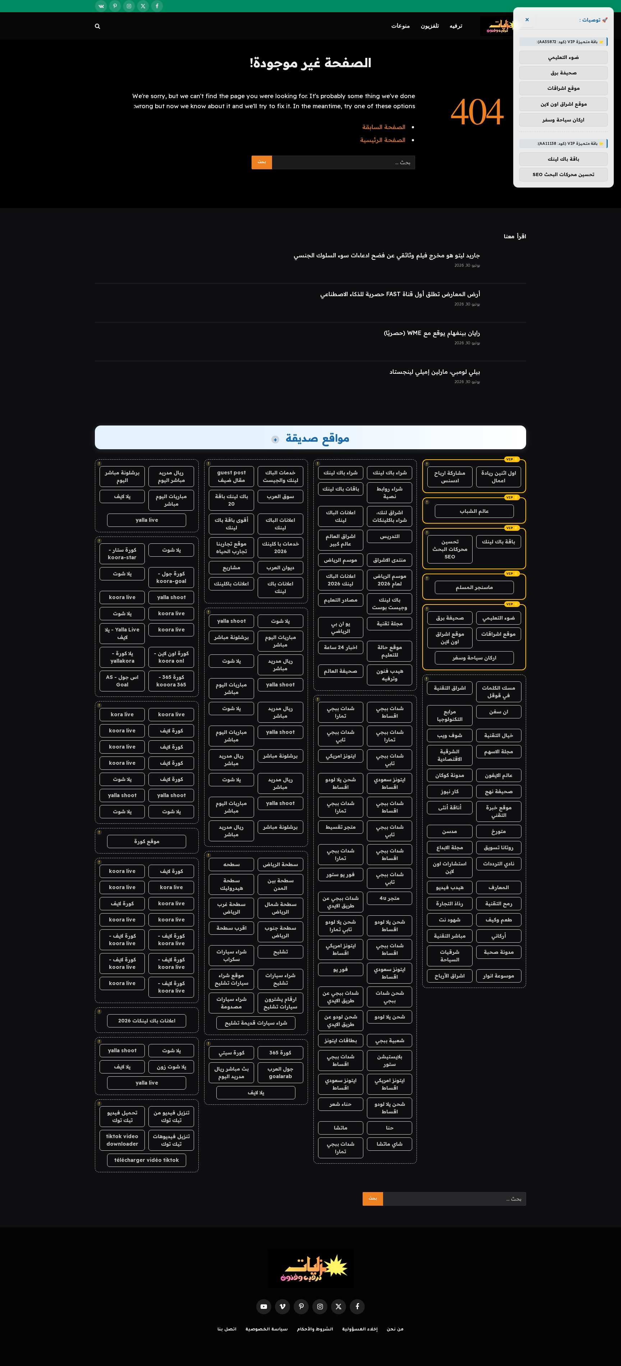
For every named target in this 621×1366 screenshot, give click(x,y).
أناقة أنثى (449, 807)
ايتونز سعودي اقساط (389, 783)
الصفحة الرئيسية (382, 139)
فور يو (340, 969)
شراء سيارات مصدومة (231, 1003)
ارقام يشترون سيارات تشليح (280, 1003)
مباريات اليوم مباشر (280, 641)
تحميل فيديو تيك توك (122, 1116)
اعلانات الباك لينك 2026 (340, 580)
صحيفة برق (450, 618)
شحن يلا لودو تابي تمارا (340, 926)
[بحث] (98, 26)
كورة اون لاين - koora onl (171, 657)
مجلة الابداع (449, 847)
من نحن (395, 1330)
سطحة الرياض (280, 864)
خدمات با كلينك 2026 (280, 548)
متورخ (498, 831)
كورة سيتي (231, 1052)
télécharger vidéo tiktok (146, 1160)
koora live (122, 597)
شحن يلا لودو (389, 1016)
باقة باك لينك (498, 541)
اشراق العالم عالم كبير (340, 540)
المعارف (498, 887)
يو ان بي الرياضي (340, 627)
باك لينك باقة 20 (231, 500)
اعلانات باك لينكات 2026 (146, 1020)
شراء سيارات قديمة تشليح (256, 1023)
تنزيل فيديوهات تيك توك (171, 1140)
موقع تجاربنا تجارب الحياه (231, 548)
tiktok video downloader (122, 1140)
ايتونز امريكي (341, 756)
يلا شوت (280, 621)
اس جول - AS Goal (122, 681)
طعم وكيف (499, 919)
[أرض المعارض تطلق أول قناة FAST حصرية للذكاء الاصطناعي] (506, 303)
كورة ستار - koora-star (122, 554)
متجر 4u (390, 898)
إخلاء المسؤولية (360, 1330)
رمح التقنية (498, 903)
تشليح (280, 951)
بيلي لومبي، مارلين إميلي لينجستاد (435, 371)
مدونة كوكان (449, 775)
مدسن (449, 831)
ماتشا (341, 1127)
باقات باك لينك (340, 489)
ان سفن (498, 711)
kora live (122, 714)
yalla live (146, 520)
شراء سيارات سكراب (231, 955)
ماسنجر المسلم (474, 587)
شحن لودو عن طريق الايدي (340, 1020)
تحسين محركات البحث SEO (450, 549)
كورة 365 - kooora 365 (171, 681)
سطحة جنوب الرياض (280, 932)
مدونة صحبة (499, 952)
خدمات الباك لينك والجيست (280, 476)
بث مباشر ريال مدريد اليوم (231, 1073)
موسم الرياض (340, 560)
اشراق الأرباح (449, 975)
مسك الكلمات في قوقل (498, 692)
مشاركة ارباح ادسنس (449, 477)
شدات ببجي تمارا (340, 712)
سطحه (231, 864)
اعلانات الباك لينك (340, 516)
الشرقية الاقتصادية (449, 755)
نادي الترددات (498, 863)
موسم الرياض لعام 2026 (389, 580)
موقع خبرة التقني (499, 811)
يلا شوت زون (171, 1066)
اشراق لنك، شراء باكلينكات (389, 516)
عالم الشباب (474, 511)
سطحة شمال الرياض (280, 908)
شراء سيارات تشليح (280, 979)
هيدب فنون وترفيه (389, 675)
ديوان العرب (280, 567)
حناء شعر (340, 1104)
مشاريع (231, 567)
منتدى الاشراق (389, 560)
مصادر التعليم (341, 600)
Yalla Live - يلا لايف (122, 633)
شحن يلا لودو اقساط (340, 783)
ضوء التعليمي (498, 618)
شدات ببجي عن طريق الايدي (340, 902)
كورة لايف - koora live (171, 940)
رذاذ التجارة (449, 903)
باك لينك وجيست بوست (389, 604)
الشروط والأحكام (315, 1330)
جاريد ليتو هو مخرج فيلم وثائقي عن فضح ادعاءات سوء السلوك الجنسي (387, 255)
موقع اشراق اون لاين (450, 638)
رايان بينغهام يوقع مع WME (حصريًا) (432, 332)
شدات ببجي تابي (340, 736)
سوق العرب (280, 496)
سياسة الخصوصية (266, 1330)
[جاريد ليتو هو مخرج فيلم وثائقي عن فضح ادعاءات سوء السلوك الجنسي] (506, 264)
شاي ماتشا (389, 1144)
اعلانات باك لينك (280, 587)
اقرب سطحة (231, 928)
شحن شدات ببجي (390, 997)
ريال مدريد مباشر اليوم (171, 476)
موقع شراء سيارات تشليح (231, 979)
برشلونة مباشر (231, 637)
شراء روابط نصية (389, 493)
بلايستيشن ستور (389, 1060)
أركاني (498, 936)
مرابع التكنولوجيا (450, 715)
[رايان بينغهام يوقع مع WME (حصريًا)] (506, 341)
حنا (390, 1127)
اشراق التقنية (450, 688)
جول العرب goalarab (280, 1073)
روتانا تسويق (499, 847)
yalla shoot (231, 621)
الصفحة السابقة (383, 126)
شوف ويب (449, 735)
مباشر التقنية (450, 936)
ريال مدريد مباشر (280, 665)
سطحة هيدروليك (231, 884)
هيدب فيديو (450, 887)
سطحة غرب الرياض (231, 908)
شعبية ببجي (389, 1040)
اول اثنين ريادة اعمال (498, 477)
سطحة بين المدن (280, 884)
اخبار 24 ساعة (340, 647)
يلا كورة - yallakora (122, 657)
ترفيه (456, 25)
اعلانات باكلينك (231, 583)
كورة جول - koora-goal (171, 577)
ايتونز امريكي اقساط (341, 949)
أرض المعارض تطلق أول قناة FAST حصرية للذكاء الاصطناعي (400, 294)
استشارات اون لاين (449, 867)
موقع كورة (147, 841)
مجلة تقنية (390, 623)
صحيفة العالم (340, 671)
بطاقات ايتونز (341, 1040)
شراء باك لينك (390, 472)
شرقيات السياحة (449, 956)
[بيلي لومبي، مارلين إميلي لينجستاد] (506, 380)
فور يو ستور (340, 874)
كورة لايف (171, 730)
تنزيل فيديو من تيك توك (171, 1116)
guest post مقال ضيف (231, 476)
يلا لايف (256, 1092)
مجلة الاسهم (498, 751)
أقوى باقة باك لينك (231, 524)
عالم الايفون (498, 775)
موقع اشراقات (498, 634)
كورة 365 (280, 1052)
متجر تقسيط (341, 827)
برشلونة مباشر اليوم (122, 476)
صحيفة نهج (499, 791)
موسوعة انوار (498, 975)
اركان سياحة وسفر (474, 657)
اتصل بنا (226, 1330)
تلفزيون (430, 25)
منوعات (400, 25)
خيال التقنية (498, 735)
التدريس (390, 536)
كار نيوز (450, 791)
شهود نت (449, 919)
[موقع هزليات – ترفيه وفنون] (503, 26)
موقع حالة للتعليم (389, 651)
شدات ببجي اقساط (390, 712)
